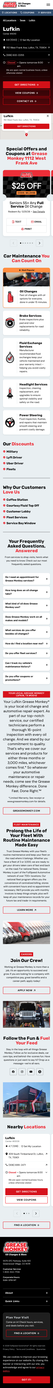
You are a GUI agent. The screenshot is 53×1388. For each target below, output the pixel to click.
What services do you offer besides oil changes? (20, 632)
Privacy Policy (9, 1349)
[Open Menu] (48, 4)
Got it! (26, 1379)
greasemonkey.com (26, 810)
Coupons (28, 12)
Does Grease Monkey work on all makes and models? (23, 618)
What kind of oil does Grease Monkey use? (21, 605)
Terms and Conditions (25, 1349)
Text (18, 221)
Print (28, 228)
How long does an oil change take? (21, 592)
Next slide (39, 243)
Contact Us (25, 101)
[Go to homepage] (16, 5)
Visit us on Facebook (13, 1071)
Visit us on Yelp (39, 1071)
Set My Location (31, 40)
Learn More (25, 909)
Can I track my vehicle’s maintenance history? (18, 665)
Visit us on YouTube (30, 1071)
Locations (11, 12)
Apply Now (25, 990)
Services (46, 12)
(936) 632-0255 (13, 55)
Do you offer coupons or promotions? (19, 678)
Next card (35, 1213)
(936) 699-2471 (15, 1165)
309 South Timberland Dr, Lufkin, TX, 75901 (24, 1155)
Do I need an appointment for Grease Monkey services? (22, 579)
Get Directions (25, 84)
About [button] (9, 1292)
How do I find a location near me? (24, 643)
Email (38, 221)
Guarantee (41, 1349)
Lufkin (32, 20)
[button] (26, 135)
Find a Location (25, 1225)
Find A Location (25, 1333)
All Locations (9, 20)
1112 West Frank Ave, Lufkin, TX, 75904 (25, 47)
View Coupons (25, 92)
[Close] (47, 116)
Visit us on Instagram (22, 1071)
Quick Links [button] (12, 1301)
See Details (39, 211)
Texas (22, 20)
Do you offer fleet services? (21, 653)
